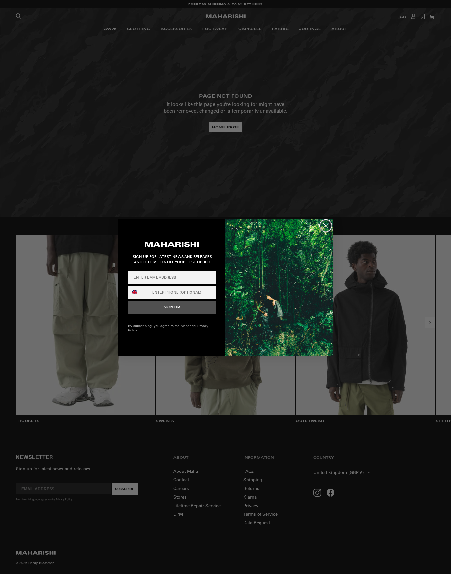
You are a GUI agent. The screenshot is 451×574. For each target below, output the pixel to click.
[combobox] (138, 292)
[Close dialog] (325, 225)
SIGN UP (172, 307)
